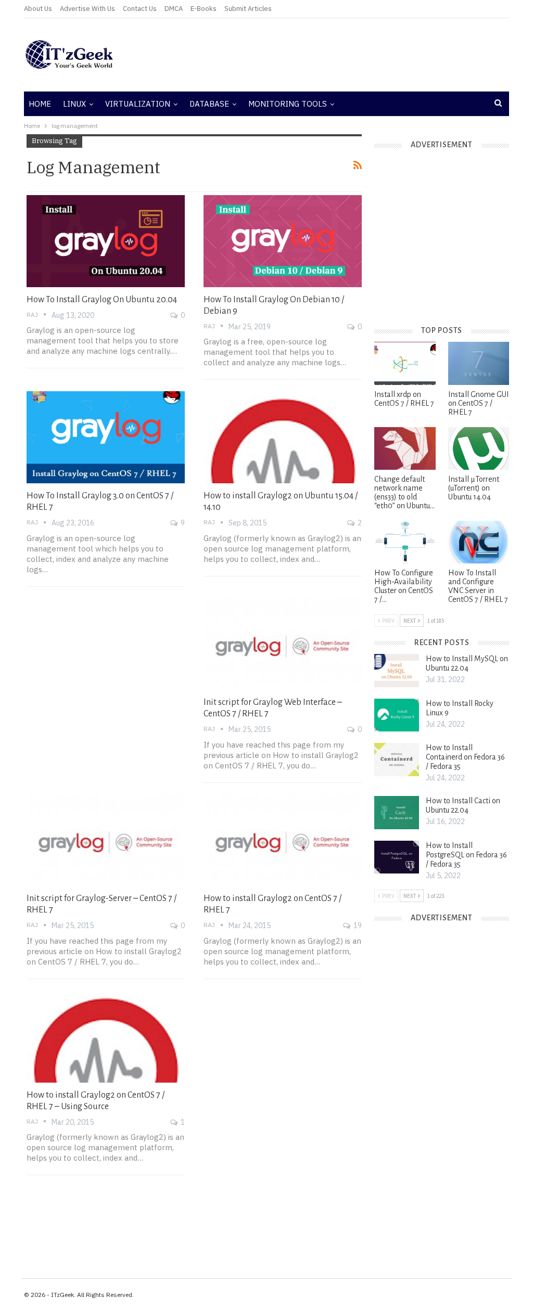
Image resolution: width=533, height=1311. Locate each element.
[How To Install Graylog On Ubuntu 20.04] (106, 241)
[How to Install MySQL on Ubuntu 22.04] (396, 670)
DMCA (173, 8)
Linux (74, 104)
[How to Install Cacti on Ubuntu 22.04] (396, 812)
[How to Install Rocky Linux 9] (396, 715)
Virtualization (137, 104)
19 (357, 925)
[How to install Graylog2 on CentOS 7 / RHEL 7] (283, 840)
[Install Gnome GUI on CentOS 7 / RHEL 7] (478, 363)
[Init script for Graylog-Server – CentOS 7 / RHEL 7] (106, 840)
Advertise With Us (87, 8)
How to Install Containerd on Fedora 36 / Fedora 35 (465, 756)
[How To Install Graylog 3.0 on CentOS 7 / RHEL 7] (106, 437)
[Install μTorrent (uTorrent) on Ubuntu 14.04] (478, 448)
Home (40, 104)
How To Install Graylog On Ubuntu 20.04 (102, 299)
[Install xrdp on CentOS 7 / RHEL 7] (404, 363)
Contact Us (140, 8)
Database (209, 104)
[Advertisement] (348, 55)
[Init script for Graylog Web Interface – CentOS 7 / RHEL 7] (283, 644)
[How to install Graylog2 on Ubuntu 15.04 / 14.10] (283, 437)
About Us (38, 8)
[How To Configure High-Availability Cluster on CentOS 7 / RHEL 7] (404, 542)
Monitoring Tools (287, 104)
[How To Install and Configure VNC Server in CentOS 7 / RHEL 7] (478, 542)
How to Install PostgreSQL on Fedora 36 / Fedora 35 (466, 854)
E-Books (204, 8)
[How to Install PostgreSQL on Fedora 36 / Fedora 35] (396, 857)
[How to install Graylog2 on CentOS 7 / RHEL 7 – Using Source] (106, 1036)
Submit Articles (248, 8)
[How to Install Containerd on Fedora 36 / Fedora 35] (396, 759)
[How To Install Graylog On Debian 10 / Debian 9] (283, 241)
